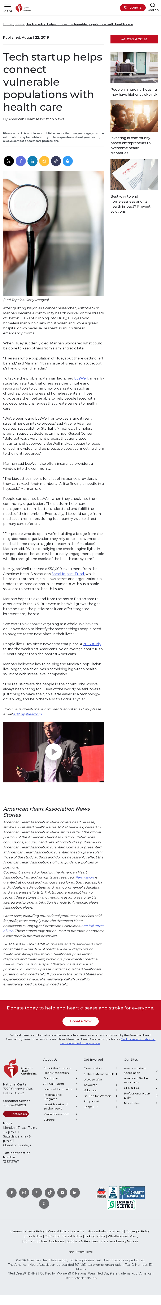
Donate (136, 7)
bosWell (81, 378)
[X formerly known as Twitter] (37, 1193)
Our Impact (51, 1078)
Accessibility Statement (105, 1231)
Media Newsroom (56, 1114)
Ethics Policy (32, 1236)
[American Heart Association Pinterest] (44, 1204)
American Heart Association (135, 1070)
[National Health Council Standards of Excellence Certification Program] (101, 1192)
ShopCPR (90, 1106)
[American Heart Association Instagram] (24, 1193)
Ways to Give (93, 1079)
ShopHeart (91, 1101)
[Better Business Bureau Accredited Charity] (113, 1192)
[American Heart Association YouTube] (62, 1193)
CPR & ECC (132, 1087)
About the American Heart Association (57, 1070)
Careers (49, 1119)
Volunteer (90, 1090)
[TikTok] (49, 1193)
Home (8, 24)
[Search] (153, 5)
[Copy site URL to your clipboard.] (56, 161)
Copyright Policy (138, 1231)
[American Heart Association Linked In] (74, 1193)
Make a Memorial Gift (99, 1074)
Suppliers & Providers (82, 1241)
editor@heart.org (27, 714)
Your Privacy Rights (80, 1251)
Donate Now (80, 1021)
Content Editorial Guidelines (43, 1241)
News (19, 24)
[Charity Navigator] (132, 1192)
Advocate (90, 1085)
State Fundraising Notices (119, 1241)
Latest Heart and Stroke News (55, 1106)
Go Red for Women (97, 1096)
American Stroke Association (136, 1080)
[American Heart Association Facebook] (11, 1193)
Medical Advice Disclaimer (66, 1231)
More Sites (131, 1103)
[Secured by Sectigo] (121, 1204)
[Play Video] (53, 752)
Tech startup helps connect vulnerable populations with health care (79, 24)
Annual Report (53, 1083)
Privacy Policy (34, 1231)
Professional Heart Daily (137, 1095)
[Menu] (7, 6)
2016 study (92, 644)
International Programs (52, 1097)
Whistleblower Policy (123, 1236)
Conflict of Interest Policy (63, 1236)
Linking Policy (95, 1236)
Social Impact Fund (68, 574)
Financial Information (58, 1089)
